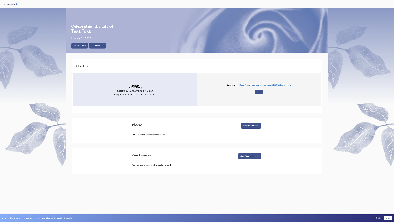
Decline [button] (378, 218)
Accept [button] (388, 218)
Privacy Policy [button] (68, 218)
